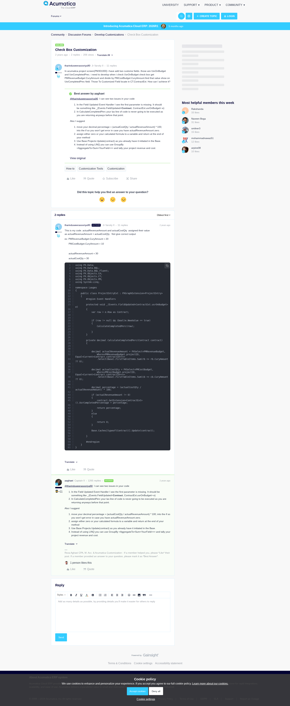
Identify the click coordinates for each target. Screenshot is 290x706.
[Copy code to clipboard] (167, 265)
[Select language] (189, 16)
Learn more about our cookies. (210, 683)
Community (234, 5)
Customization (116, 168)
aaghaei (69, 480)
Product (211, 5)
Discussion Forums (79, 34)
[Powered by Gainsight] (145, 656)
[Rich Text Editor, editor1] (112, 615)
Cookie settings (143, 663)
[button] (207, 16)
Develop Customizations (109, 34)
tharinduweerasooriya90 (77, 65)
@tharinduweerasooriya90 (84, 98)
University (170, 5)
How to (70, 168)
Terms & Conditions (119, 663)
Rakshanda (197, 109)
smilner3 (195, 128)
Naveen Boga (198, 118)
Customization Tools (91, 168)
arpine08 (196, 148)
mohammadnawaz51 (202, 138)
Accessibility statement (168, 663)
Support (190, 5)
